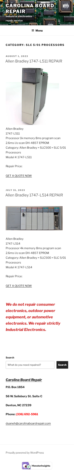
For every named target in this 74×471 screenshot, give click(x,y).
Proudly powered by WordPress (25, 452)
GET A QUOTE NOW (19, 176)
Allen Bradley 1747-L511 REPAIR (33, 61)
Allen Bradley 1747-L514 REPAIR (34, 195)
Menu (39, 30)
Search (10, 357)
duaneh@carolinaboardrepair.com (28, 423)
